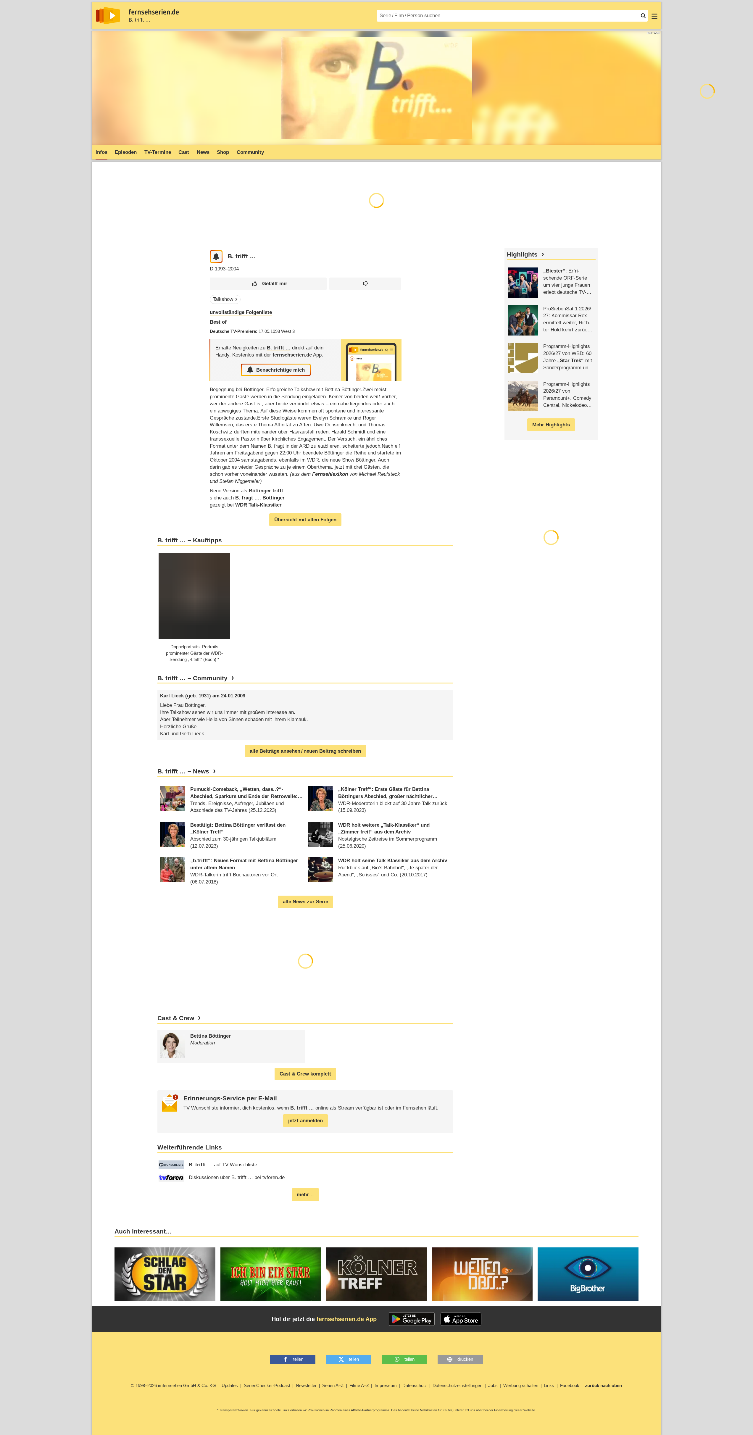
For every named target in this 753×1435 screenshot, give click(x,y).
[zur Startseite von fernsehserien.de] (108, 15)
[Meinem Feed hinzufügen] (216, 256)
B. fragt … (247, 498)
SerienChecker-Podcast (267, 1385)
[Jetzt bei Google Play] (412, 1319)
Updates (230, 1385)
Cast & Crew (175, 1018)
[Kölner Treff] (376, 1274)
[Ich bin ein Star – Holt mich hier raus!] (270, 1274)
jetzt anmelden (305, 1120)
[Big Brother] (588, 1274)
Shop (223, 152)
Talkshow (223, 299)
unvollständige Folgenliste (241, 312)
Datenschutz (414, 1385)
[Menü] (654, 15)
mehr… (305, 1194)
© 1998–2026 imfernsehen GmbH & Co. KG (173, 1385)
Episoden (126, 152)
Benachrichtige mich (280, 370)
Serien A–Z (333, 1385)
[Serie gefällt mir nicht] (365, 284)
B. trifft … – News (183, 771)
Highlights (522, 254)
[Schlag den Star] (165, 1274)
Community (250, 152)
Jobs (493, 1385)
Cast (183, 152)
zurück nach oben (603, 1385)
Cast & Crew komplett (305, 1074)
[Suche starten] (643, 16)
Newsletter (306, 1385)
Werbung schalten (520, 1385)
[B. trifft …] (371, 360)
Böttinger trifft (266, 491)
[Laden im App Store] (461, 1319)
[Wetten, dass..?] (482, 1274)
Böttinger (273, 498)
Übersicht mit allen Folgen (305, 520)
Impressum (386, 1385)
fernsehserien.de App (347, 1319)
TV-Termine (157, 152)
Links (549, 1385)
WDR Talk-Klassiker (258, 505)
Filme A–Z (359, 1385)
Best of (218, 322)
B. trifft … (139, 20)
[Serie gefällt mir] (268, 284)
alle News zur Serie (305, 901)
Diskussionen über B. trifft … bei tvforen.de (237, 1177)
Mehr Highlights (551, 425)
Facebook (569, 1385)
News (203, 152)
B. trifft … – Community (192, 678)
